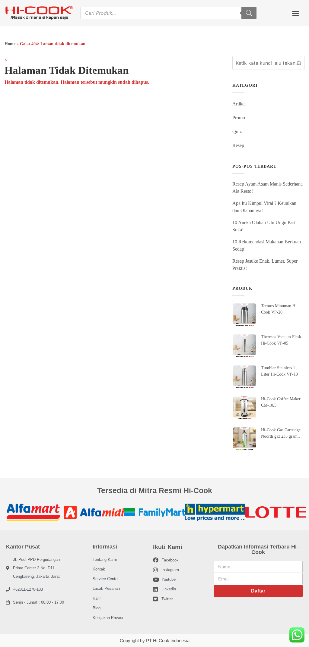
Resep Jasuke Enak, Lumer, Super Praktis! (265, 264)
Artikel (239, 103)
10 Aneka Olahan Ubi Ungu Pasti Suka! (264, 226)
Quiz (237, 131)
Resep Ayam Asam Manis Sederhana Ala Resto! (267, 187)
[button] (295, 13)
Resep (238, 145)
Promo (238, 117)
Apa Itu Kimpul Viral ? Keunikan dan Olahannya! (264, 207)
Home (10, 44)
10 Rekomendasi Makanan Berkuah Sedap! (266, 245)
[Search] (248, 13)
